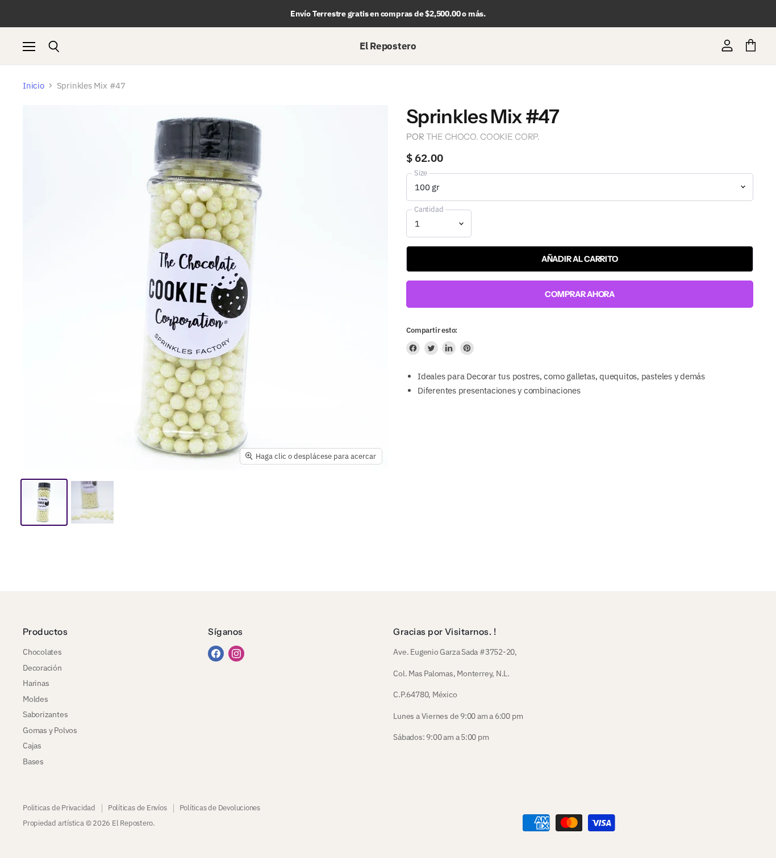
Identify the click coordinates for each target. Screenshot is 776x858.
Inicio (33, 85)
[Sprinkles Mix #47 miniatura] (44, 502)
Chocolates (42, 652)
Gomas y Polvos (50, 730)
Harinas (36, 683)
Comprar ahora (579, 294)
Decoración (42, 668)
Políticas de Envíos (137, 808)
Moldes (35, 699)
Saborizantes (45, 714)
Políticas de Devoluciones (220, 808)
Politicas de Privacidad (59, 808)
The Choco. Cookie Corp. (483, 136)
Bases (33, 761)
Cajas (32, 745)
